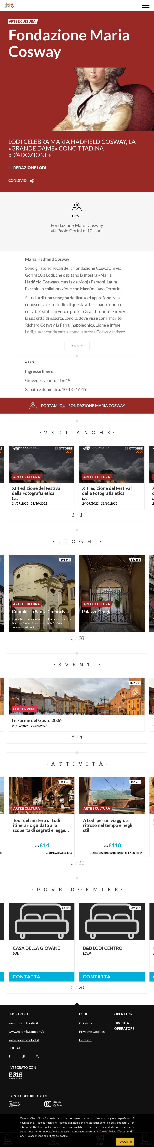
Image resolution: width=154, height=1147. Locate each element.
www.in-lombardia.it (23, 1023)
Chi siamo (86, 1023)
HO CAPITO (125, 1141)
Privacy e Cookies (92, 1032)
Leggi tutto (77, 346)
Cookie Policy (107, 1131)
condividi (18, 181)
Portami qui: (83, 405)
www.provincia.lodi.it (24, 1040)
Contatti (85, 1040)
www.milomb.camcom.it (26, 1032)
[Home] (10, 6)
